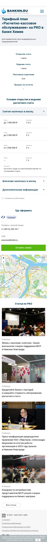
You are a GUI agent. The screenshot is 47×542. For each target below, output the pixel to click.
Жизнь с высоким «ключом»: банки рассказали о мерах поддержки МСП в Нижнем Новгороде (21, 346)
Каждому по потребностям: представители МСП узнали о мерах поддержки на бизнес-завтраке (21, 493)
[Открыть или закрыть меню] (42, 11)
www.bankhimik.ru (9, 240)
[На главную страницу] (15, 11)
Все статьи (11, 505)
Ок (38, 540)
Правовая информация (11, 523)
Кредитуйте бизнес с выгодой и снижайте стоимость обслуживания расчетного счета (22, 392)
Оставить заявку (23, 248)
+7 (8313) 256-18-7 (10, 229)
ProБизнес (6, 339)
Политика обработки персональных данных (20, 531)
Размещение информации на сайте (16, 527)
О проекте (6, 520)
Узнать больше (28, 540)
